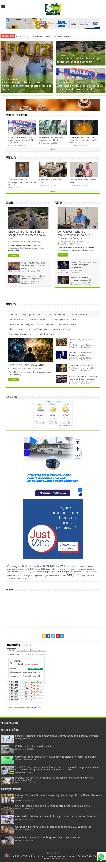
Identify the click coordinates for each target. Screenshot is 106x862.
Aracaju (13, 565)
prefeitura (11, 576)
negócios (32, 572)
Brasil (24, 565)
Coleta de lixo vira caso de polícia (33, 746)
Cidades (9, 202)
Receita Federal (54, 576)
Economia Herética (58, 314)
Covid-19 (64, 566)
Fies (43, 569)
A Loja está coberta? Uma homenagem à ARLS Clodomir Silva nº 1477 (22, 182)
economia (74, 566)
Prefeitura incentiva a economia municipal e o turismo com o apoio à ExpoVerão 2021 (54, 778)
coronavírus (50, 565)
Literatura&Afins (16, 319)
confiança (38, 566)
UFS (22, 578)
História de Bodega (45, 334)
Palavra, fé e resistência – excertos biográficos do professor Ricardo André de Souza (26, 86)
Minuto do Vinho (16, 329)
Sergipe (73, 575)
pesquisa (69, 572)
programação (38, 576)
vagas (27, 578)
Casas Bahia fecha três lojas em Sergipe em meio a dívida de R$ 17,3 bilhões (20, 140)
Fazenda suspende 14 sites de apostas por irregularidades (47, 837)
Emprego (91, 566)
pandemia (60, 571)
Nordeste (40, 572)
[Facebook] (48, 636)
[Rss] (44, 636)
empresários (20, 569)
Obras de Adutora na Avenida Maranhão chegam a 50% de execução (33, 265)
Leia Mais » (13, 255)
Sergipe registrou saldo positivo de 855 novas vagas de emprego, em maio (56, 735)
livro (8, 572)
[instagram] (62, 636)
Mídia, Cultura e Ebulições (21, 324)
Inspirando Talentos (67, 324)
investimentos (81, 569)
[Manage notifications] (7, 855)
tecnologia (91, 576)
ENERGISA (30, 569)
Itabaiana (90, 569)
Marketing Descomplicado (64, 319)
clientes (30, 566)
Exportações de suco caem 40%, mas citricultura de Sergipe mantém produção (83, 140)
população (86, 572)
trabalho (10, 578)
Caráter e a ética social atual (26, 365)
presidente (20, 575)
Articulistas (11, 157)
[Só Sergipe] (53, 8)
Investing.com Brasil (34, 707)
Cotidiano (13, 314)
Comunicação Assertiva (20, 334)
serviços (83, 576)
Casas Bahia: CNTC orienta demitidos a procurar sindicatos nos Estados (55, 816)
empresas (11, 569)
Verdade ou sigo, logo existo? (80, 365)
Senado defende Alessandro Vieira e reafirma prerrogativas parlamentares (83, 264)
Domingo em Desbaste (33, 314)
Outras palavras (45, 324)
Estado (37, 569)
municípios (23, 572)
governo (59, 569)
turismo (17, 578)
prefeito (94, 572)
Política (58, 202)
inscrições (72, 569)
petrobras (77, 572)
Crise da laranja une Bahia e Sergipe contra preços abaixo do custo (43, 36)
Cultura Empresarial (38, 329)
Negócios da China (61, 329)
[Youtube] (58, 636)
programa (29, 576)
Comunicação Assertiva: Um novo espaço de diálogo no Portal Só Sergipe (56, 756)
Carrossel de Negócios (16, 115)
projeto (45, 576)
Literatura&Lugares (38, 319)
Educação (83, 566)
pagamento (49, 572)
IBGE (65, 569)
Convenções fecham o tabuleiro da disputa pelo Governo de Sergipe (74, 235)
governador (50, 569)
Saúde (63, 575)
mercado (15, 572)
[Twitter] (53, 636)
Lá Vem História (79, 314)
